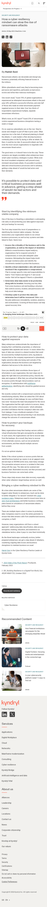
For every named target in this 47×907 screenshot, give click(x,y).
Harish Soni (11, 71)
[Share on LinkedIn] (7, 37)
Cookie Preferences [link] (9, 882)
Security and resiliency (11, 15)
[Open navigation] (44, 3)
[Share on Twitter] (3, 37)
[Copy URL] (11, 37)
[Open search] (39, 3)
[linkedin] (4, 714)
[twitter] (12, 714)
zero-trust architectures (11, 501)
